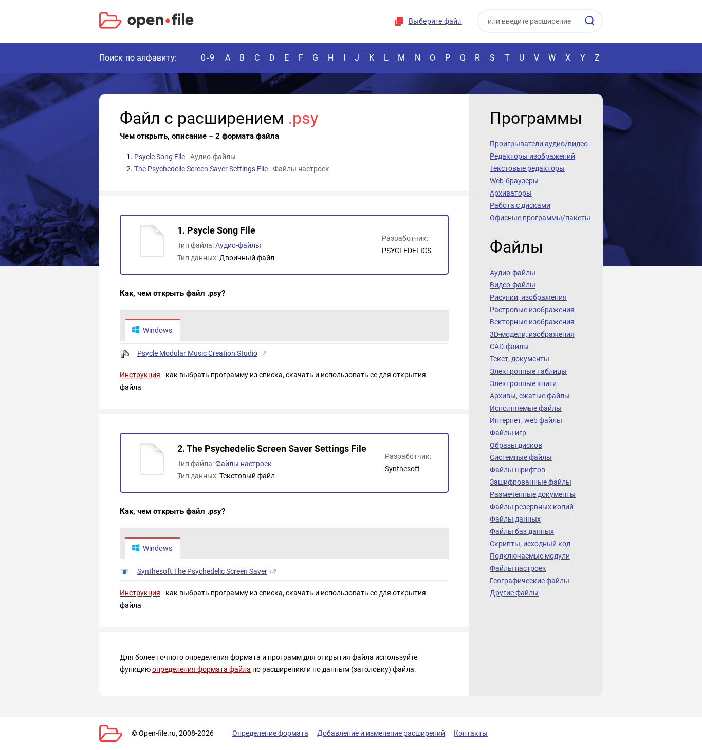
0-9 (208, 58)
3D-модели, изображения (532, 334)
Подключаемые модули (530, 556)
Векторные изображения (532, 322)
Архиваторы (511, 193)
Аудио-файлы (238, 245)
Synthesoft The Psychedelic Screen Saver (202, 571)
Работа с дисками (520, 205)
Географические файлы (529, 580)
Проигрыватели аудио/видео (539, 144)
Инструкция (140, 375)
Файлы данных (515, 519)
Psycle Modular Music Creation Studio (197, 353)
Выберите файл (435, 21)
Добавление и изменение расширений (381, 733)
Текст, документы (519, 359)
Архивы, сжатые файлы (530, 396)
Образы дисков (516, 445)
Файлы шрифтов (517, 470)
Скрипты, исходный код (530, 544)
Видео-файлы (512, 285)
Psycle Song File (159, 156)
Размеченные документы (533, 494)
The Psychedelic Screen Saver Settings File (201, 169)
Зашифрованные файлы (530, 482)
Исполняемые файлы (526, 408)
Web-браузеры (514, 181)
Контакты (471, 733)
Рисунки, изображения (528, 297)
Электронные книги (523, 383)
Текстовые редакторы (527, 168)
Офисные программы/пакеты (540, 218)
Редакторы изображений (532, 156)
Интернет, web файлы (526, 420)
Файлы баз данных (522, 531)
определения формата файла (201, 669)
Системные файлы (521, 457)
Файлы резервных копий (532, 507)
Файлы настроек (243, 463)
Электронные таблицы (528, 371)
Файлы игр (508, 433)
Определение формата (270, 733)
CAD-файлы (509, 346)
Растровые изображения (532, 309)
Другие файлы (514, 593)
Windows (157, 330)
